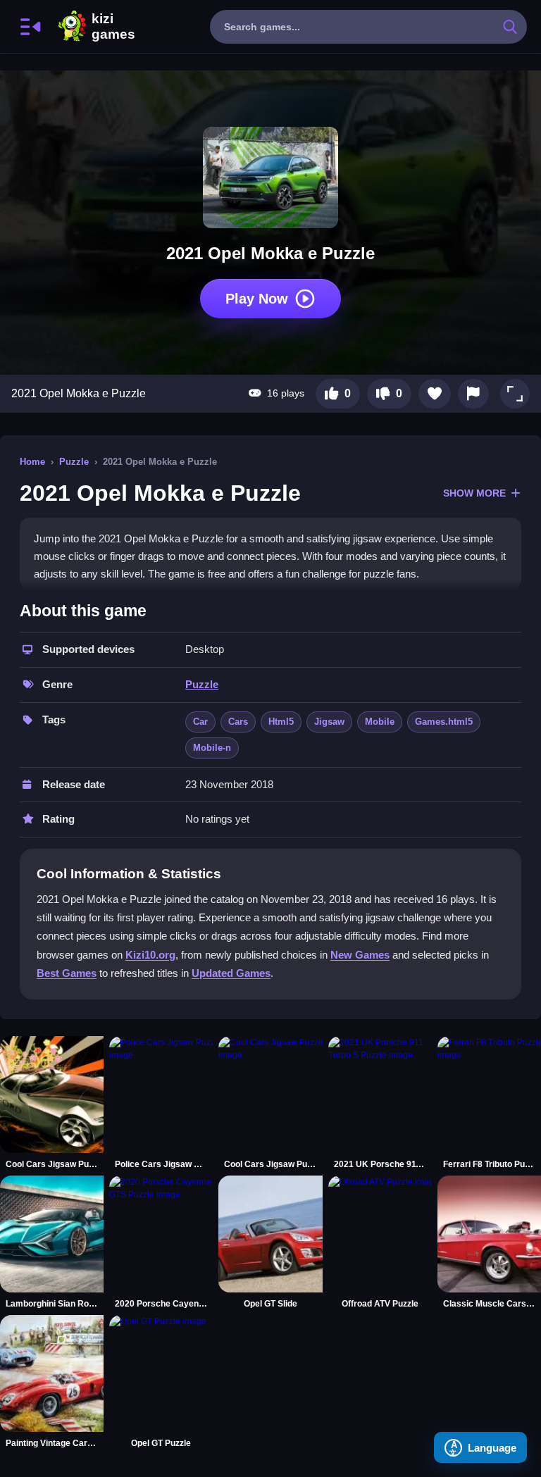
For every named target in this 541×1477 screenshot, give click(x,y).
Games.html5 (444, 721)
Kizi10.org (150, 955)
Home (32, 461)
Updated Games (231, 973)
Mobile (379, 721)
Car (200, 721)
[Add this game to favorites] (434, 394)
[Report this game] (473, 394)
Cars (238, 721)
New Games (360, 955)
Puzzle (74, 461)
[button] (515, 393)
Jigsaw (329, 721)
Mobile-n (212, 747)
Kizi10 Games (113, 27)
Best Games (67, 973)
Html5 (281, 721)
